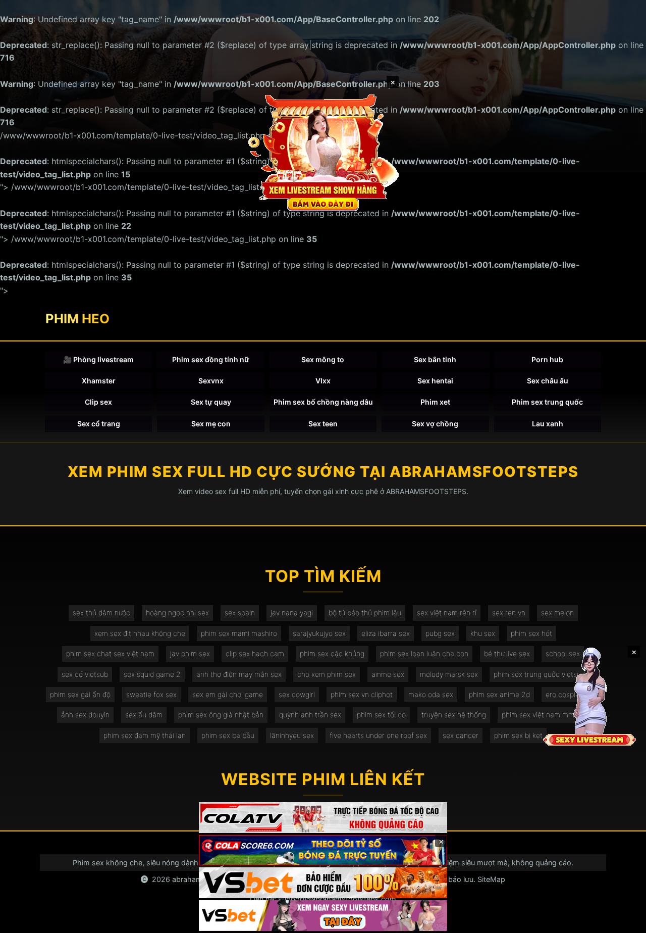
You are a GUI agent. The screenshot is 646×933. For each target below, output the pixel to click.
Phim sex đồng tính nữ (210, 359)
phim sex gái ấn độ (80, 694)
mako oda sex (430, 694)
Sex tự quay (211, 402)
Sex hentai (435, 380)
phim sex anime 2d (499, 694)
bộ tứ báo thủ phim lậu (365, 612)
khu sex (482, 633)
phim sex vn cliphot (362, 694)
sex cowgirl (297, 694)
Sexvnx (211, 380)
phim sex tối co (381, 714)
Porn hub (547, 359)
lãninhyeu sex (292, 735)
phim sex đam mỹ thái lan (144, 735)
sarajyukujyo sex (319, 633)
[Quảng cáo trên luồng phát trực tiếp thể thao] (323, 915)
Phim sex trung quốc (547, 402)
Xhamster (99, 380)
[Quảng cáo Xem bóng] (323, 817)
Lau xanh (547, 423)
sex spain (240, 612)
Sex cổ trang (98, 423)
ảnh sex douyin (85, 714)
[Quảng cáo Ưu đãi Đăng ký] (323, 850)
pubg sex (440, 633)
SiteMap (491, 879)
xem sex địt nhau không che (139, 633)
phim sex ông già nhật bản (220, 714)
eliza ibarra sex (385, 633)
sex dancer (460, 735)
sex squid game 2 (152, 674)
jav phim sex (190, 653)
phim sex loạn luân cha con (424, 653)
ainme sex (387, 674)
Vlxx (323, 380)
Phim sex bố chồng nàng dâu (323, 402)
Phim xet (435, 402)
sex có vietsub (85, 674)
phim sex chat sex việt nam (110, 653)
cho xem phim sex (326, 674)
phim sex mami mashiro (239, 633)
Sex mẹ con (211, 423)
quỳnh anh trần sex (310, 714)
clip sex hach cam (255, 653)
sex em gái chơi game (227, 694)
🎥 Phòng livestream (98, 359)
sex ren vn (508, 612)
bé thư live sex (507, 653)
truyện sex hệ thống (453, 714)
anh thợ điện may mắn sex (239, 674)
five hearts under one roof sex (378, 735)
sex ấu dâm (144, 714)
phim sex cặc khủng (332, 653)
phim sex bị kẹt (518, 735)
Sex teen (323, 423)
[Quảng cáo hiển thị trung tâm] (323, 151)
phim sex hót (531, 633)
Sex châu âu (547, 380)
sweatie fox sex (151, 694)
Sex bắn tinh (435, 359)
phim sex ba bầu (227, 735)
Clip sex (98, 402)
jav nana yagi (292, 612)
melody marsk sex (449, 674)
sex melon (557, 612)
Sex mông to (322, 359)
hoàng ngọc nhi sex (177, 612)
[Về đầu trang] (624, 921)
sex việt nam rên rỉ (446, 612)
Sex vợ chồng (435, 423)
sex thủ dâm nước (101, 612)
